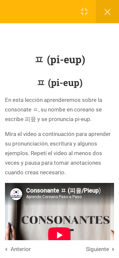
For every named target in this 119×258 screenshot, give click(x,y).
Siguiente (97, 249)
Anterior (21, 249)
